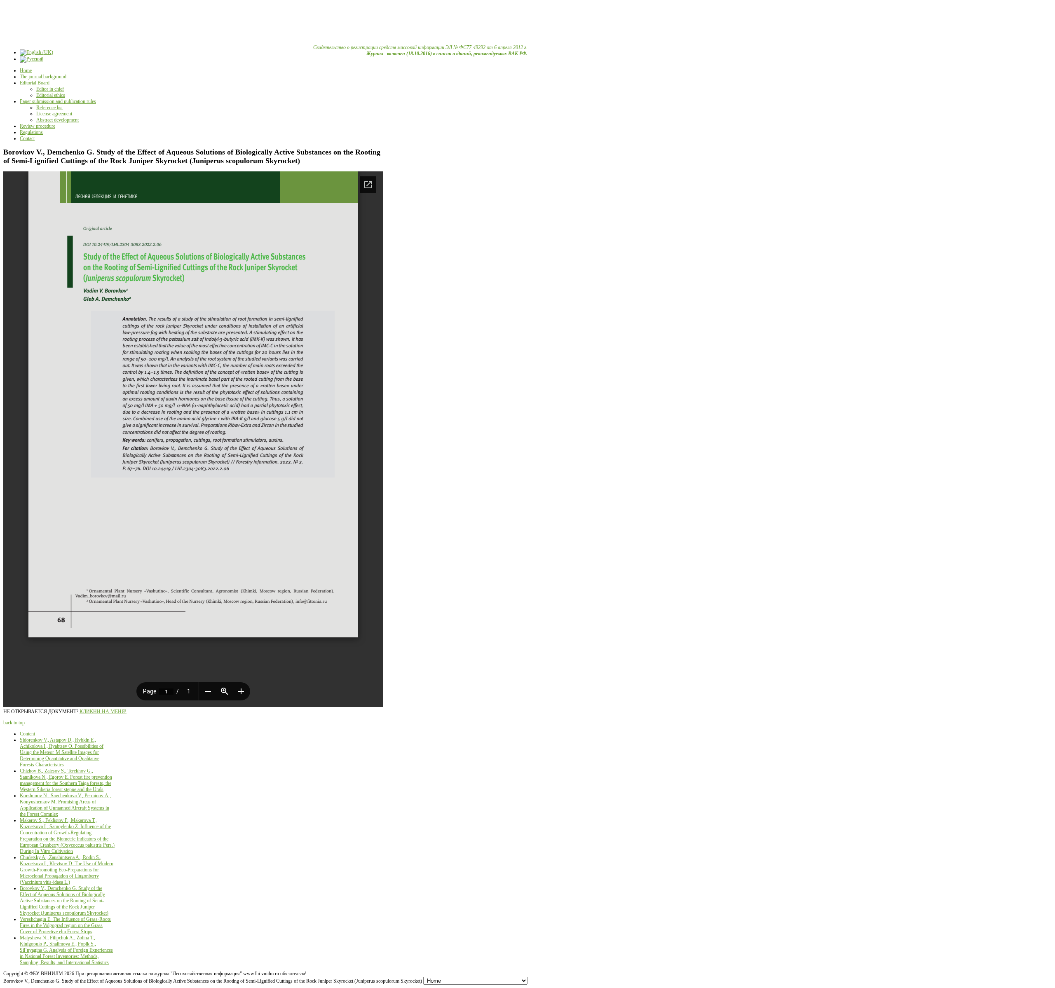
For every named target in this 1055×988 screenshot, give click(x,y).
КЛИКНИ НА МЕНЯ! (103, 711)
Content (27, 734)
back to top (14, 723)
